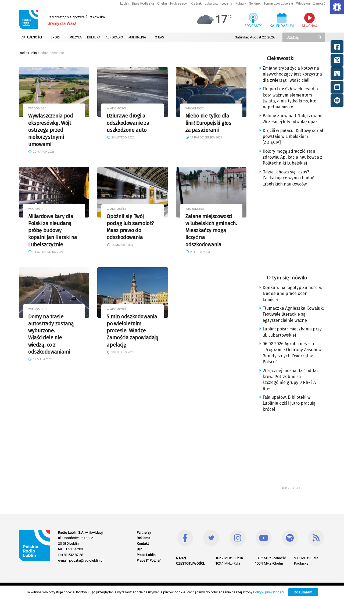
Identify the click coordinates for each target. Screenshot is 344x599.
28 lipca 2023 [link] (199, 252)
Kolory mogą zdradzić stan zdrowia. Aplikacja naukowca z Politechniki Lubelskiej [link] (292, 157)
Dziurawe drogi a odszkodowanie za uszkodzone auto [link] (128, 123)
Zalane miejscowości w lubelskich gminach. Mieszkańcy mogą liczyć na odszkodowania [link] (211, 230)
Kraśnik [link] (196, 3)
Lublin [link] (124, 3)
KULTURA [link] (93, 37)
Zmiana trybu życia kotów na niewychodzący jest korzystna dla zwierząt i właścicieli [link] (292, 74)
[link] (337, 7)
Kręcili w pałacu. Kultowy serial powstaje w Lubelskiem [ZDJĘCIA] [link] (293, 136)
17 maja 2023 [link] (42, 359)
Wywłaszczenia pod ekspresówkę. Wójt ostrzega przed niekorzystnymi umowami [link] (50, 130)
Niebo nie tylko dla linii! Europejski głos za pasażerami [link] (208, 123)
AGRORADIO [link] (114, 37)
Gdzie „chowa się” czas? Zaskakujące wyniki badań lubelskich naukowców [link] (288, 178)
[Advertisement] (296, 229)
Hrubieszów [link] (179, 3)
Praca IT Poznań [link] (149, 560)
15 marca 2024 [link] (121, 245)
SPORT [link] (56, 37)
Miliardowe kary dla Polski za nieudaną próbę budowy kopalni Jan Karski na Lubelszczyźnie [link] (52, 230)
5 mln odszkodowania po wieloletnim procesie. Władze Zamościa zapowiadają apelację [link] (132, 330)
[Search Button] (320, 37)
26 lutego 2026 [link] (122, 137)
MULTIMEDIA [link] (137, 37)
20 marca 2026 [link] (43, 152)
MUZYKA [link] (76, 37)
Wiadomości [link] (37, 108)
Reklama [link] (143, 538)
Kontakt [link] (143, 543)
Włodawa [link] (303, 3)
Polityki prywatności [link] (268, 592)
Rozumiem (303, 592)
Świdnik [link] (254, 3)
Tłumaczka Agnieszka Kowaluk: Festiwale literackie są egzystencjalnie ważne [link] (293, 314)
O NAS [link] (159, 37)
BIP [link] (139, 549)
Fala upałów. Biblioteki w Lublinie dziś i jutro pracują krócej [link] (289, 403)
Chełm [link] (162, 3)
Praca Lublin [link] (146, 555)
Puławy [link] (240, 3)
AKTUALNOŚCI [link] (32, 37)
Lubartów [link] (211, 3)
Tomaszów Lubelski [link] (278, 3)
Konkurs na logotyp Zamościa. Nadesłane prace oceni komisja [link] (292, 293)
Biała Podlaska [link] (143, 3)
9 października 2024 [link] (47, 252)
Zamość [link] (319, 3)
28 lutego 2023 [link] (122, 352)
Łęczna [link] (226, 3)
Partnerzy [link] (144, 532)
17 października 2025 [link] (205, 137)
